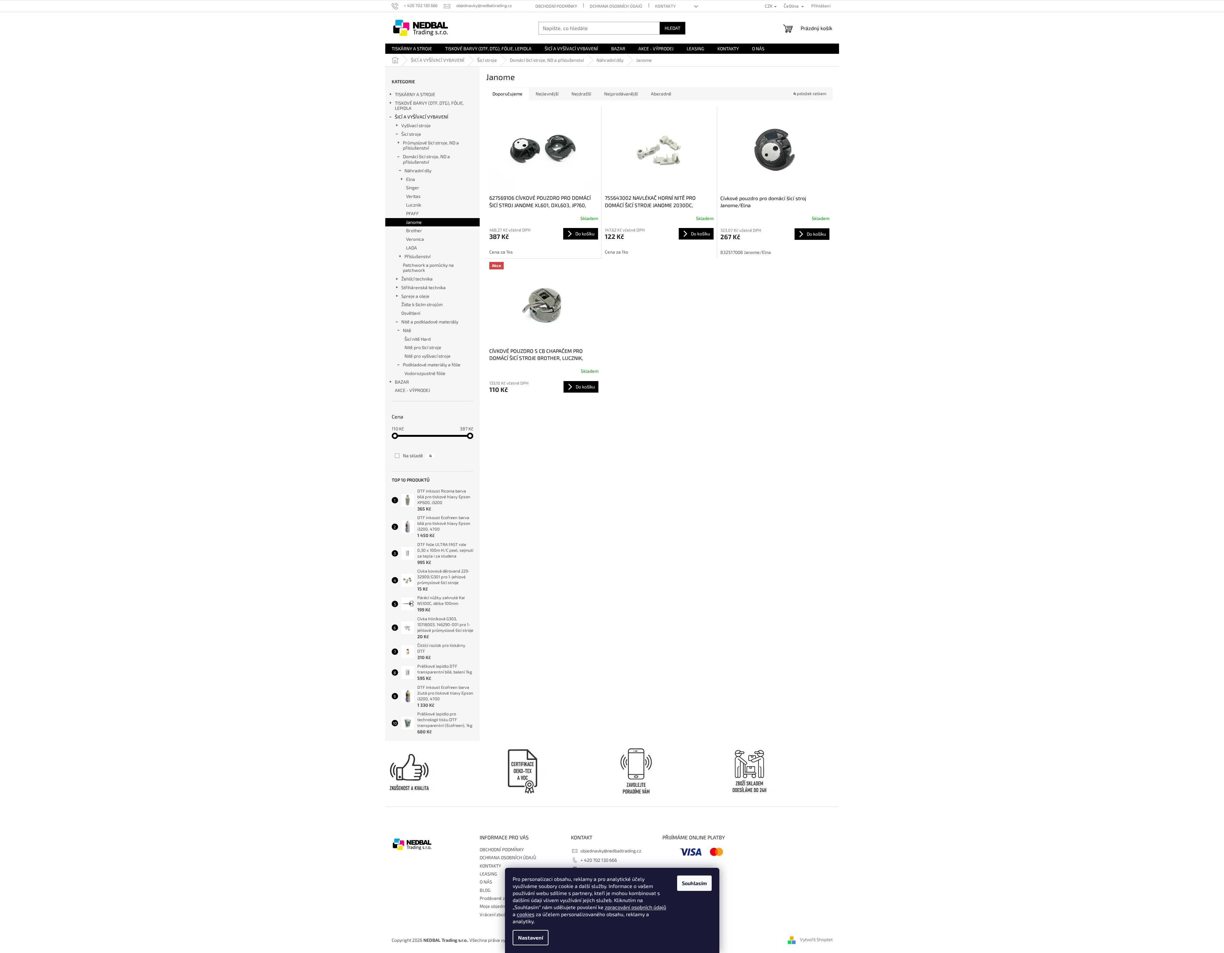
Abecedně (661, 93)
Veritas (413, 196)
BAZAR (402, 382)
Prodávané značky (498, 898)
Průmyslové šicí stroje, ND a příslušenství (431, 145)
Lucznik (413, 205)
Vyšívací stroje (416, 125)
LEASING (488, 873)
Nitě (407, 330)
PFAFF (412, 213)
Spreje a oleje (415, 296)
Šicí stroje (411, 134)
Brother (414, 230)
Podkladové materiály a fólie (431, 364)
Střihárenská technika (423, 287)
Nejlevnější (547, 93)
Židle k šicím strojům (422, 304)
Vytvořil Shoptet (816, 939)
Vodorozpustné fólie (424, 373)
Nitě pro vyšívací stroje (427, 356)
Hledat (672, 28)
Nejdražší (581, 93)
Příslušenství (417, 256)
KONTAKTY (665, 6)
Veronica (415, 239)
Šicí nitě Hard (417, 339)
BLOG (485, 890)
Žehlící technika (417, 278)
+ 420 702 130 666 (598, 860)
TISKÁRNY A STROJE (415, 94)
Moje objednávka (497, 906)
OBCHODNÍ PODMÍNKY (556, 6)
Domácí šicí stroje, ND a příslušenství (426, 159)
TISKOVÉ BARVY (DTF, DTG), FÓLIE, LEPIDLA (429, 105)
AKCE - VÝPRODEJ (412, 390)
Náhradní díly (417, 170)
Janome (414, 222)
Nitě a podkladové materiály (429, 321)
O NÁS (486, 881)
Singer (412, 187)
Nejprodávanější (621, 93)
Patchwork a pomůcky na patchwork (428, 267)
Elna (410, 179)
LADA (411, 247)
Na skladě (417, 455)
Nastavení (530, 937)
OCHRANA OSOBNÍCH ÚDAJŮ (616, 6)
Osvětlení (410, 313)
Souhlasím (694, 883)
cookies (525, 914)
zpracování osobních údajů (635, 907)
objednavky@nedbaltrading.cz (610, 850)
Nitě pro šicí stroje (422, 347)
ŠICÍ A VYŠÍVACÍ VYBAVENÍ (421, 116)
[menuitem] (411, 49)
